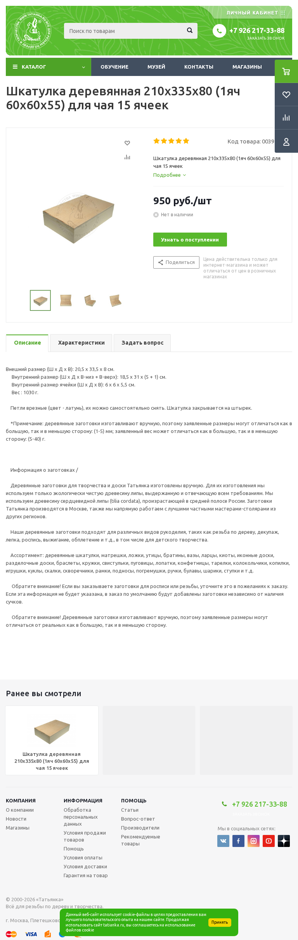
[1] (157, 141)
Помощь (134, 800)
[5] (186, 141)
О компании (20, 809)
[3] (171, 141)
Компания (21, 800)
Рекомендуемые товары (140, 840)
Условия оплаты (83, 857)
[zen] (284, 841)
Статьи (130, 809)
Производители (140, 827)
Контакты (198, 66)
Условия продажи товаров (85, 836)
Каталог (34, 66)
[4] (179, 141)
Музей (156, 66)
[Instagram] (254, 841)
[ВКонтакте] (223, 841)
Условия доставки (85, 866)
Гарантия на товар (86, 875)
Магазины (247, 66)
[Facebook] (238, 841)
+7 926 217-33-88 (256, 30)
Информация (83, 800)
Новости (16, 818)
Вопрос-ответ (138, 818)
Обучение (114, 66)
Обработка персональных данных (81, 816)
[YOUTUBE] (269, 841)
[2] (164, 141)
